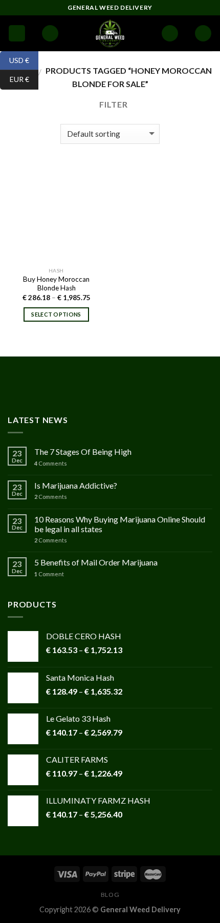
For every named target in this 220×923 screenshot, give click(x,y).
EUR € (14, 79)
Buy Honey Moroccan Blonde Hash (56, 283)
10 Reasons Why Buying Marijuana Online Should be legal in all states (119, 524)
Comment (49, 574)
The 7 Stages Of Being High (82, 451)
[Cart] (203, 33)
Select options (56, 314)
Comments (50, 463)
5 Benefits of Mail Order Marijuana (96, 562)
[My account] (170, 33)
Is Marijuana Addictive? (75, 485)
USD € (14, 60)
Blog (110, 894)
